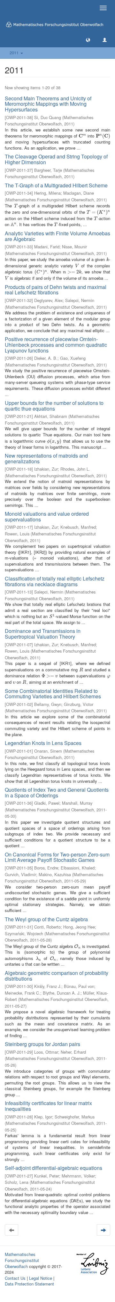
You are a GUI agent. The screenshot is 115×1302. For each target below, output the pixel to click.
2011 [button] (15, 53)
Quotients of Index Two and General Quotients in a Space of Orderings (57, 792)
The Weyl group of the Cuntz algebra (46, 919)
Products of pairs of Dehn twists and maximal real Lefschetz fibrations (55, 289)
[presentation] (82, 136)
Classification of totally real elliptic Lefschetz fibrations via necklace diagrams (54, 581)
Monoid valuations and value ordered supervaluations (47, 516)
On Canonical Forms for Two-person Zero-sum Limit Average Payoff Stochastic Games (57, 857)
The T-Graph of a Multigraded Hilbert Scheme (56, 185)
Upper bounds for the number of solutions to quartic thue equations (54, 405)
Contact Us (15, 1278)
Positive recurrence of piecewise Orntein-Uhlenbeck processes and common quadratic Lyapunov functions (56, 344)
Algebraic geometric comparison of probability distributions (56, 975)
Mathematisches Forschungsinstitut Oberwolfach (22, 1260)
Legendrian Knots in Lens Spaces (43, 743)
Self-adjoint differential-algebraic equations (53, 1167)
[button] (88, 39)
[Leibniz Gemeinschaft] (92, 1264)
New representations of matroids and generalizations (46, 458)
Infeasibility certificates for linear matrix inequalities (48, 1105)
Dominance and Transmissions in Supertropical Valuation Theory (42, 633)
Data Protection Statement (29, 1284)
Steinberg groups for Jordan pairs (42, 1044)
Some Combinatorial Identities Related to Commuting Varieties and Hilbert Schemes (53, 693)
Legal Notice (40, 1278)
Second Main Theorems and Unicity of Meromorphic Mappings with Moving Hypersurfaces (48, 104)
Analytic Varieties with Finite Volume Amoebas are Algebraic (57, 236)
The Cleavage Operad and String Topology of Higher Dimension (56, 159)
